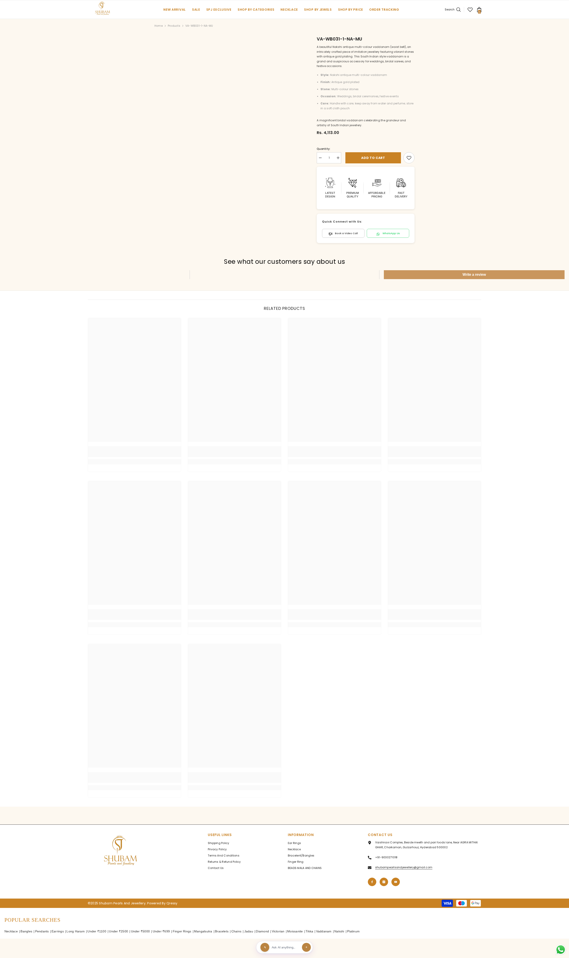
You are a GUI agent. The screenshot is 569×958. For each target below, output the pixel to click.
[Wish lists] (470, 10)
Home (158, 26)
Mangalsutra (203, 931)
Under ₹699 (161, 931)
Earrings (58, 931)
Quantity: (323, 149)
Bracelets (221, 931)
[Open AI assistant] (306, 947)
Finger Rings (182, 931)
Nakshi (339, 931)
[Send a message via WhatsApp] (561, 950)
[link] (409, 157)
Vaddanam (324, 931)
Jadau (248, 931)
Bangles (26, 931)
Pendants (42, 931)
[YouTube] (395, 882)
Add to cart (372, 158)
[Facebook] (372, 882)
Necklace (11, 931)
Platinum (353, 931)
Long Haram (75, 931)
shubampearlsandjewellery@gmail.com (403, 867)
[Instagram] (384, 882)
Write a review (474, 274)
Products (174, 26)
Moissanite (295, 931)
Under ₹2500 (118, 931)
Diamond (262, 931)
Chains (236, 931)
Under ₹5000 (140, 931)
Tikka (309, 931)
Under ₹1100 (96, 931)
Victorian (278, 931)
